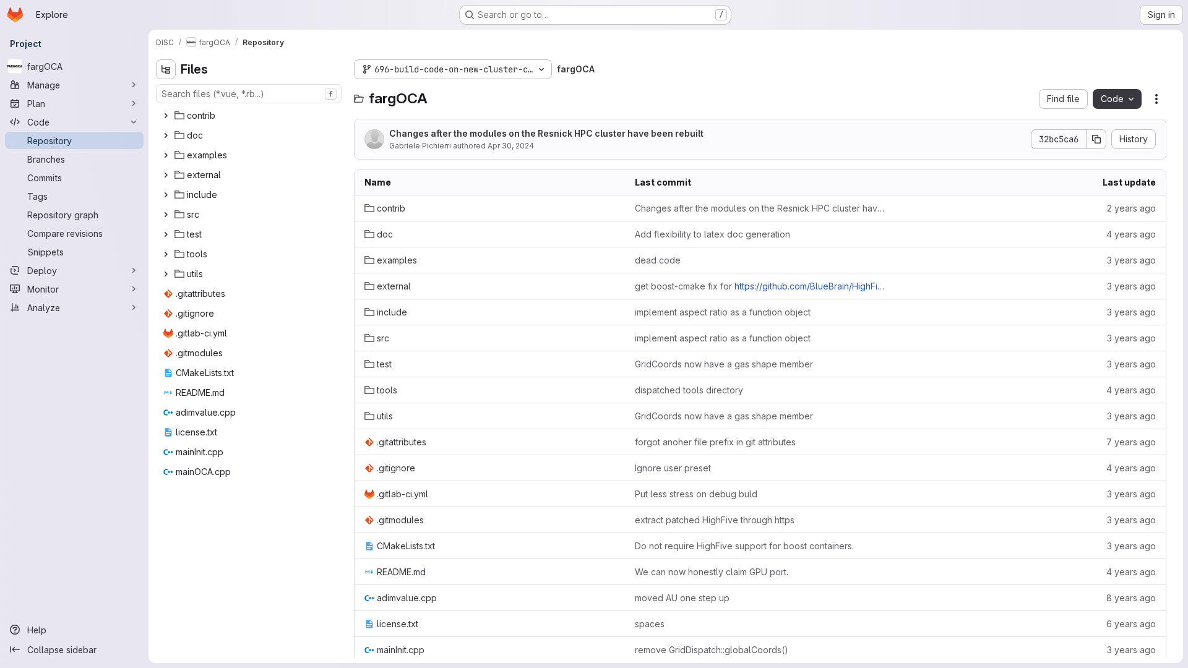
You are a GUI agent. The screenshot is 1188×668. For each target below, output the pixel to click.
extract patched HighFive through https (714, 520)
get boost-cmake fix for (760, 286)
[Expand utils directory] (165, 274)
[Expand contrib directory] (165, 115)
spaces (650, 624)
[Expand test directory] (165, 234)
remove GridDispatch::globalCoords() (711, 649)
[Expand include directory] (165, 194)
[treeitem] (250, 116)
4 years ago (1131, 234)
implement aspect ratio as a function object (723, 312)
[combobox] (249, 93)
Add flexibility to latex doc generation (712, 234)
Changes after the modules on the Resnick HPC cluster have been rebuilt (546, 133)
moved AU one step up (682, 598)
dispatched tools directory (689, 390)
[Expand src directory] (165, 214)
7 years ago (1131, 442)
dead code (658, 260)
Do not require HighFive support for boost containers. (744, 546)
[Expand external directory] (165, 175)
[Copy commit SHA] (1096, 139)
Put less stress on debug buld (696, 494)
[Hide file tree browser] (166, 69)
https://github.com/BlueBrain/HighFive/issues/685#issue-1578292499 (876, 286)
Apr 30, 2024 (511, 145)
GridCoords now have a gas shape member (724, 364)
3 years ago (1131, 260)
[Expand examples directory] (165, 155)
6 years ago (1131, 624)
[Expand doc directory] (165, 135)
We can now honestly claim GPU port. (711, 572)
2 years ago (1131, 208)
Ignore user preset (673, 468)
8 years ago (1131, 598)
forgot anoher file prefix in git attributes (715, 442)
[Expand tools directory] (165, 254)
